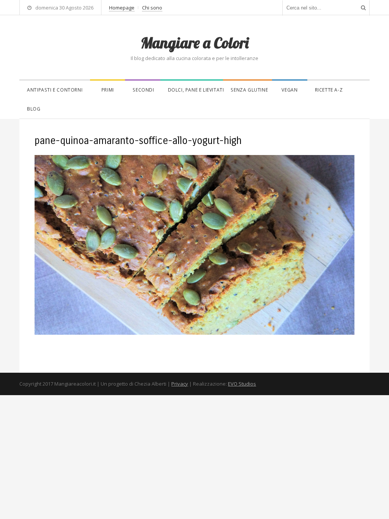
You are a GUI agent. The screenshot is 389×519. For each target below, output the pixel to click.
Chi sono (152, 7)
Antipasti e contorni (54, 90)
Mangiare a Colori (194, 42)
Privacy (179, 383)
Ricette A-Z (329, 90)
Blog (33, 109)
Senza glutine (249, 90)
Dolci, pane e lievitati (195, 90)
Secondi (143, 90)
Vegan (289, 90)
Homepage (121, 7)
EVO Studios (242, 383)
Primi (107, 90)
